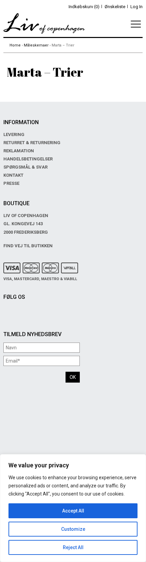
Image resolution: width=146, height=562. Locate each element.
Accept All (73, 510)
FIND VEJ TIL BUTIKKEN (28, 245)
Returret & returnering (31, 142)
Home (15, 45)
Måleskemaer (36, 45)
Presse (11, 183)
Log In (136, 6)
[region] (73, 508)
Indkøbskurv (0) (84, 6)
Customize (73, 529)
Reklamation (18, 150)
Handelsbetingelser (28, 158)
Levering (13, 134)
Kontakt (13, 175)
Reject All (73, 547)
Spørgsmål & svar (25, 167)
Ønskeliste (115, 6)
